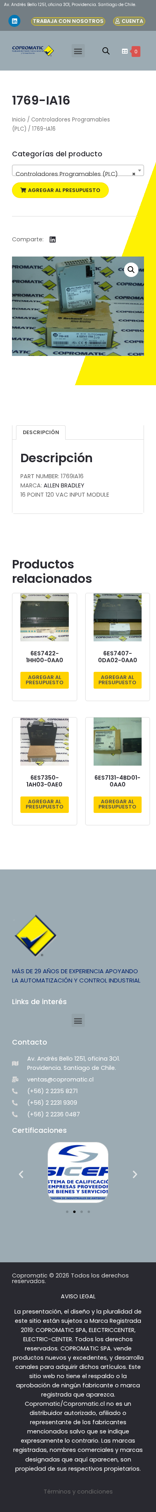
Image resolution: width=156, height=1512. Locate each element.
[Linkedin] (14, 21)
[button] (78, 50)
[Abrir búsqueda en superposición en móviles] (106, 51)
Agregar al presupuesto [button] (45, 680)
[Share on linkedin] (53, 239)
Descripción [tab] (41, 432)
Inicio (19, 119)
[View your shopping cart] (124, 51)
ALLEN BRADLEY (64, 485)
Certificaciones (39, 1130)
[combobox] (78, 170)
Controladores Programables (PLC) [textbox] (76, 174)
